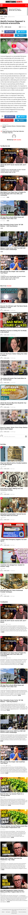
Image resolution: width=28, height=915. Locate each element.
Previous (0, 11)
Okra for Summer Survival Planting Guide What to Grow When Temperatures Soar (13, 826)
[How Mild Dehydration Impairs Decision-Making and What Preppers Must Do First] (14, 881)
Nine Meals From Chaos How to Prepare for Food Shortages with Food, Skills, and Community (13, 193)
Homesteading (16, 171)
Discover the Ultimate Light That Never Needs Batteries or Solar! (13, 306)
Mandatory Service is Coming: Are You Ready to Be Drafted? (13, 331)
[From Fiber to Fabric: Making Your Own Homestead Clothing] (14, 479)
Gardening (3, 171)
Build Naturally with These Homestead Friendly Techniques (11, 591)
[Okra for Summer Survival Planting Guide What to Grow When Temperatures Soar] (14, 817)
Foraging (23, 169)
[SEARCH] (26, 5)
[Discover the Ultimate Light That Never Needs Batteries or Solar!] (14, 295)
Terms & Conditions (22, 912)
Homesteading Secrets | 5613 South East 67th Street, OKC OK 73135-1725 (14, 910)
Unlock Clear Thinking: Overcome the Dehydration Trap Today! (11, 858)
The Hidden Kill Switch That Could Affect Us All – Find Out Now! (13, 379)
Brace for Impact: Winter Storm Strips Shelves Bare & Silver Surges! (14, 428)
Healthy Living (9, 171)
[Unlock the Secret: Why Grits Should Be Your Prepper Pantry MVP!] (14, 392)
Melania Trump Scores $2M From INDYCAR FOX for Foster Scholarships (12, 248)
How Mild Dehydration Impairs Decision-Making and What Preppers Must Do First (12, 891)
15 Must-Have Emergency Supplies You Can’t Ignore (13, 540)
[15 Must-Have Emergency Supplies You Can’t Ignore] (14, 530)
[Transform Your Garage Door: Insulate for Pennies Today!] (14, 555)
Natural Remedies (5, 172)
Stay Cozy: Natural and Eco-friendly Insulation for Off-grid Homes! (13, 463)
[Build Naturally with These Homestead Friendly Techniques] (14, 581)
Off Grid (13, 172)
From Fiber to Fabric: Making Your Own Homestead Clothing (11, 489)
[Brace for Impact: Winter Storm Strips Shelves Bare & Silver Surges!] (14, 416)
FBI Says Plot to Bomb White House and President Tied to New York (12, 217)
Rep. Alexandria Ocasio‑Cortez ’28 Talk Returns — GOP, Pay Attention (11, 225)
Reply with (26, 436)
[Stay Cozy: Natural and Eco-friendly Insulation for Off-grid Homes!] (14, 453)
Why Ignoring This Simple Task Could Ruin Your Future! (12, 272)
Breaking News (13, 169)
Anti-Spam (8, 912)
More (3, 632)
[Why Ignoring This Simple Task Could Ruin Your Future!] (14, 262)
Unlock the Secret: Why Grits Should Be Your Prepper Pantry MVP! (13, 403)
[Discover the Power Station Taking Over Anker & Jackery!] (14, 344)
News (10, 172)
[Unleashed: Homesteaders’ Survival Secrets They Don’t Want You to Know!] (14, 504)
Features (19, 169)
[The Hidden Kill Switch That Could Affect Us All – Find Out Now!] (14, 367)
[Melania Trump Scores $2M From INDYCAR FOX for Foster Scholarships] (14, 239)
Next (27, 11)
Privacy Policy (14, 913)
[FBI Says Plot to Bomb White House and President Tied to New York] (14, 208)
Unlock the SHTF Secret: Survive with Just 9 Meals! (15, 10)
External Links (14, 912)
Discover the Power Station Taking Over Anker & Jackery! (13, 354)
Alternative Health (5, 169)
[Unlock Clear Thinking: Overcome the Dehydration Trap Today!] (14, 849)
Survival (9, 286)
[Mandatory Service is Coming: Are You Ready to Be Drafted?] (14, 320)
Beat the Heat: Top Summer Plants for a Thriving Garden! (12, 794)
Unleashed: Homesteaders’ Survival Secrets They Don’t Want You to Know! (13, 514)
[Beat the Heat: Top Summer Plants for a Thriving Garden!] (14, 784)
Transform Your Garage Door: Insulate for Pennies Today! (12, 565)
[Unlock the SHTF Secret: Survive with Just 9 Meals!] (3, 11)
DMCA (3, 912)
